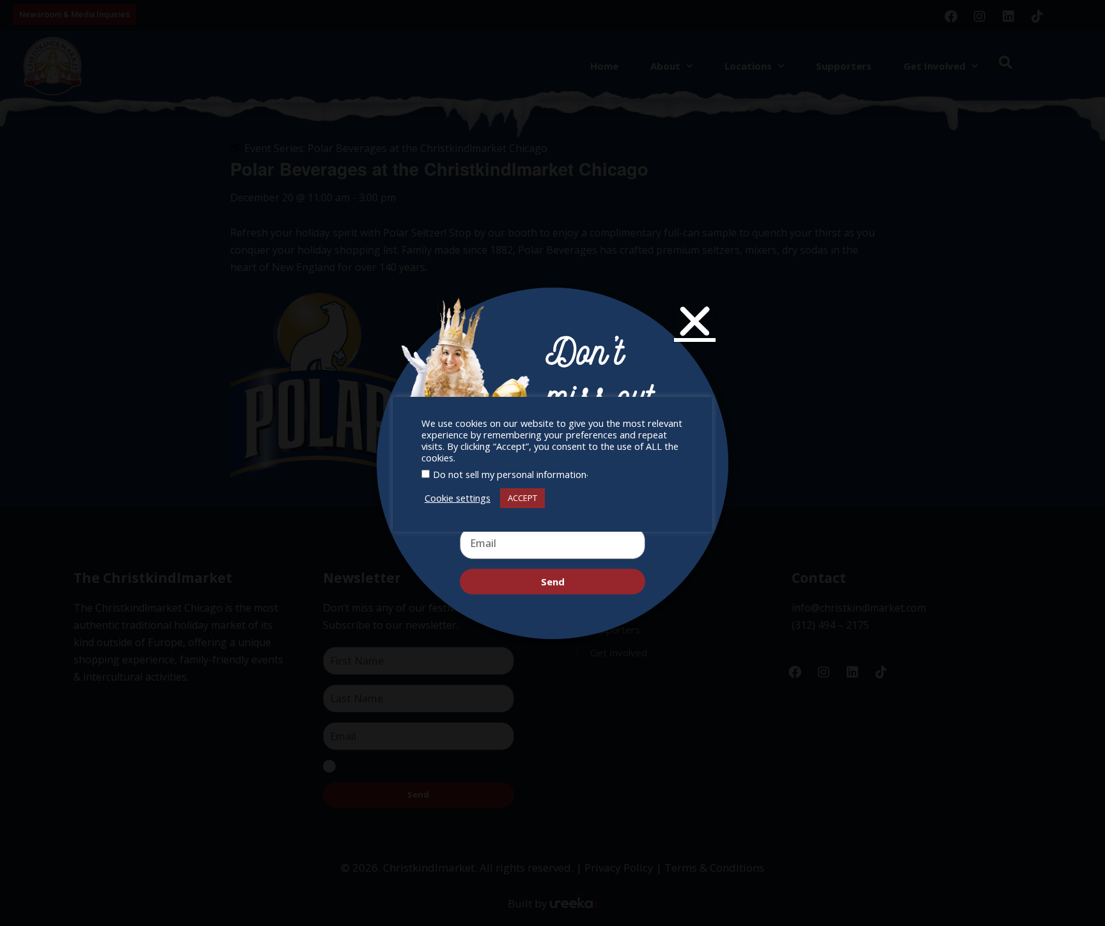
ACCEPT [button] (522, 498)
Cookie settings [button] (457, 498)
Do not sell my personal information (509, 474)
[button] (695, 321)
